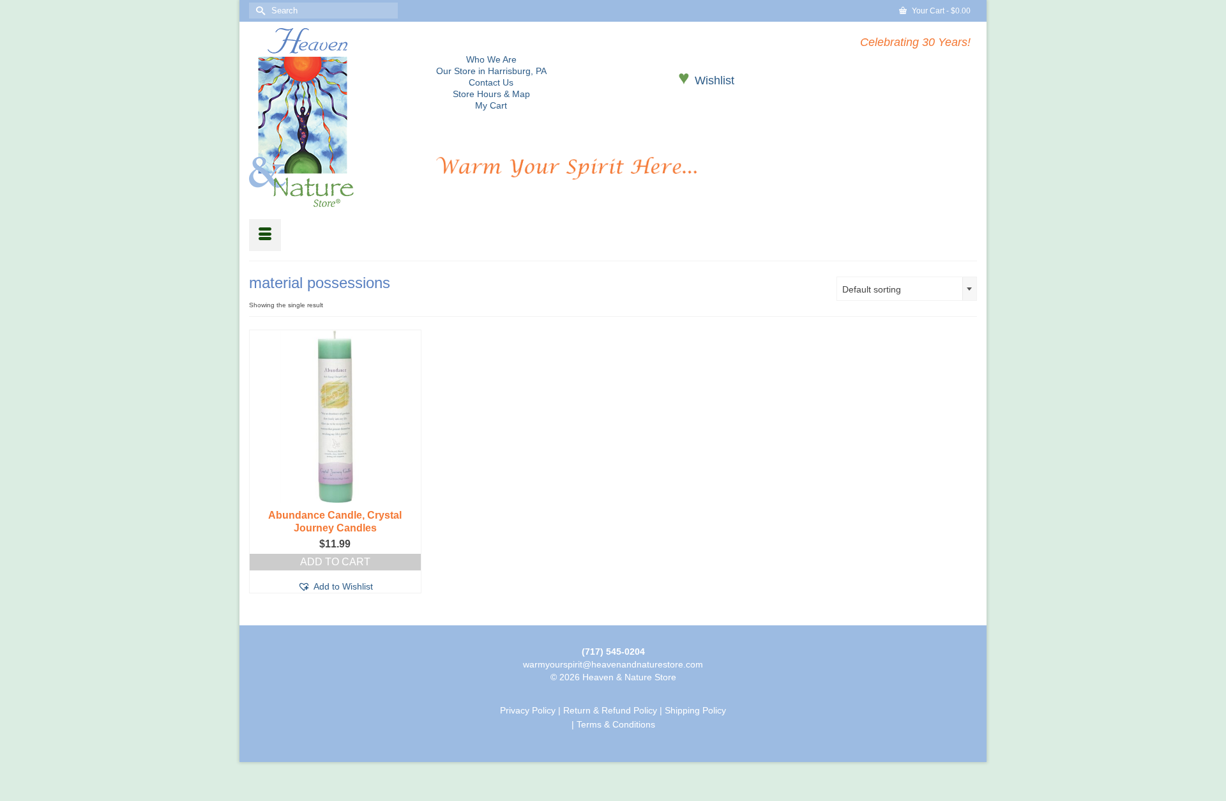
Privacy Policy (528, 710)
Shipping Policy (695, 710)
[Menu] (265, 235)
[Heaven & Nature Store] (333, 117)
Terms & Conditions (616, 724)
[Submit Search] (258, 11)
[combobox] (906, 289)
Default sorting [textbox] (871, 289)
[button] (335, 586)
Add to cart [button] (335, 561)
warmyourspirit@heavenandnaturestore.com (613, 664)
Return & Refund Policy (610, 710)
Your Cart (940, 10)
